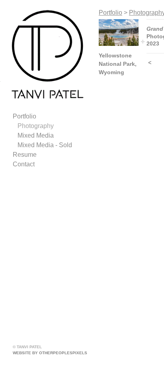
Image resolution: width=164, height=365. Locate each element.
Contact (24, 164)
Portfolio (24, 116)
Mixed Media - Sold (45, 145)
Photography (36, 125)
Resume (25, 154)
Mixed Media (36, 135)
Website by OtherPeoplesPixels (50, 353)
